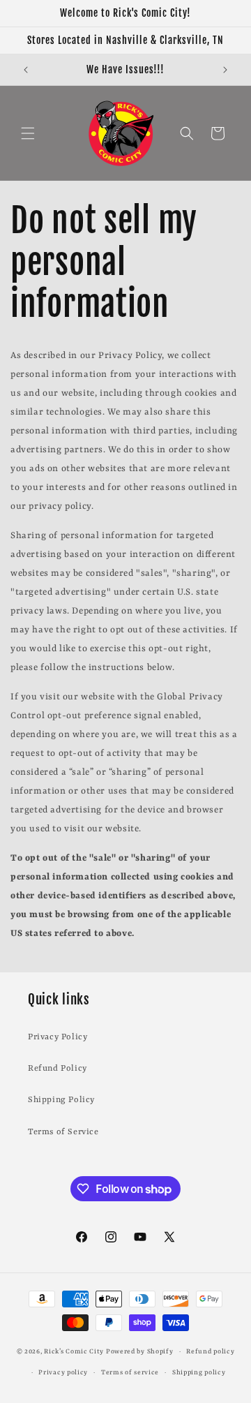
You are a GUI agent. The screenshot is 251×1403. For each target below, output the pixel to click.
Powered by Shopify (140, 1352)
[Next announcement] (225, 69)
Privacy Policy (57, 1037)
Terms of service (130, 1372)
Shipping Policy (61, 1100)
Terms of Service (63, 1132)
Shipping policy (199, 1372)
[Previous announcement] (25, 69)
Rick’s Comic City (74, 1352)
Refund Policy (57, 1069)
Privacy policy (63, 1372)
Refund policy (210, 1352)
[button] (28, 133)
